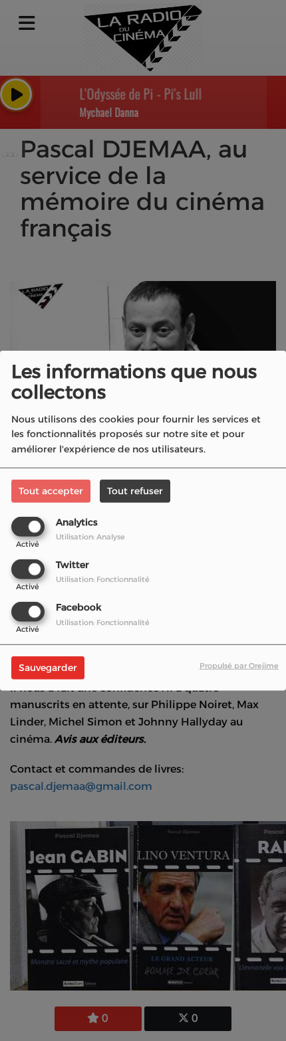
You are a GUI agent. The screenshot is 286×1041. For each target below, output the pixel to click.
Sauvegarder (48, 668)
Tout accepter (51, 490)
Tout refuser (135, 490)
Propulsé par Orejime (239, 665)
